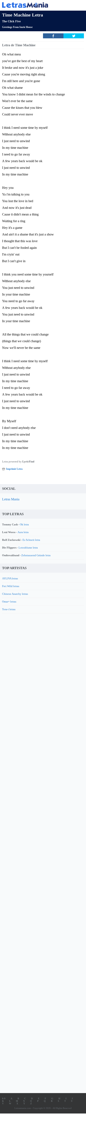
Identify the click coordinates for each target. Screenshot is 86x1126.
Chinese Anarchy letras (15, 593)
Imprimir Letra (14, 468)
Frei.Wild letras (10, 586)
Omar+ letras (9, 601)
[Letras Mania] (36, 5)
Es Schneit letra (31, 539)
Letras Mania (10, 499)
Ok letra (24, 524)
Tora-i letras (8, 609)
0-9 (3, 1098)
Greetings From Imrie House (17, 27)
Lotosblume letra (28, 547)
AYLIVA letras (10, 578)
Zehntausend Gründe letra (36, 555)
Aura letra (23, 532)
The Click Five (11, 21)
